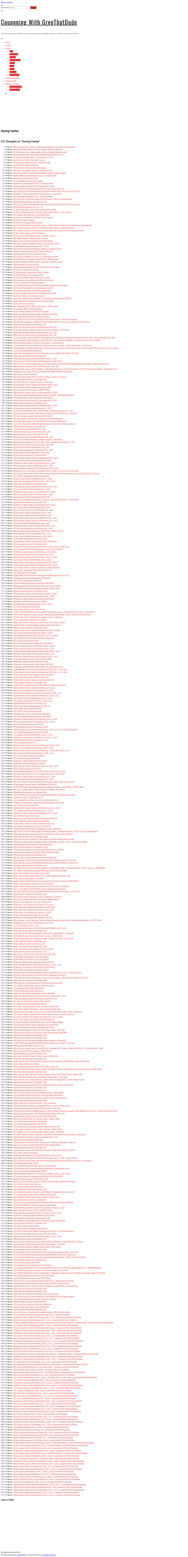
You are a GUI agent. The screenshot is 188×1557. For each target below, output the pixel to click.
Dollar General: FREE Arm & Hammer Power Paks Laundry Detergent (40, 1032)
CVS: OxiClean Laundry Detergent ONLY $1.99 (31, 1218)
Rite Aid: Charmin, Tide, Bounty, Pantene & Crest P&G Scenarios (38, 418)
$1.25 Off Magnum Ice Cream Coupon (28, 181)
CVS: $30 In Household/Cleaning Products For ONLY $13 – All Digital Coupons (43, 1231)
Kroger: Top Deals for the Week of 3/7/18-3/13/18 (33, 949)
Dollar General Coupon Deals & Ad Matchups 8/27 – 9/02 (35, 405)
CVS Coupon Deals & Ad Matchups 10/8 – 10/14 (32, 559)
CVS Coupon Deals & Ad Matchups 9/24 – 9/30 (31, 507)
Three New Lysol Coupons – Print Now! (28, 878)
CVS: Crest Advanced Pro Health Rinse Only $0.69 (33, 643)
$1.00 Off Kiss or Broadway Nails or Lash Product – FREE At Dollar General (42, 199)
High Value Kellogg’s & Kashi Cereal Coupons (30, 238)
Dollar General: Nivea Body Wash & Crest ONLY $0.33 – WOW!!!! (38, 849)
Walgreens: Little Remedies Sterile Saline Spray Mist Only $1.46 (38, 667)
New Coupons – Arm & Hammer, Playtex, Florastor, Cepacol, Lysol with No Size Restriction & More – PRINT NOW (57, 920)
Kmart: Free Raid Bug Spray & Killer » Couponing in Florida (35, 314)
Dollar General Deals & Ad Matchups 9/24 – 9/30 (32, 512)
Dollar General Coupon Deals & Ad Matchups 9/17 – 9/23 (35, 486)
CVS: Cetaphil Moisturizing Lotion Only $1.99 (30, 732)
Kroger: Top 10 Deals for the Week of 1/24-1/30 (32, 902)
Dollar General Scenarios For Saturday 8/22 (30, 1309)
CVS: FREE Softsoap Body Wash (26, 1226)
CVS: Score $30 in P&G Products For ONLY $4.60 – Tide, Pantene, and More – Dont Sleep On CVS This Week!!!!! (56, 340)
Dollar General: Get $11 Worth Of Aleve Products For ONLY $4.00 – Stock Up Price (45, 1286)
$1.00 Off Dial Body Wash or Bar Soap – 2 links (31, 277)
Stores (7, 48)
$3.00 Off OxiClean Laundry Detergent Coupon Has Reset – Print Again (41, 330)
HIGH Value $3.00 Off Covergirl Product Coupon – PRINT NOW (38, 936)
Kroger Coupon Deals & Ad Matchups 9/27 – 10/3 (32, 515)
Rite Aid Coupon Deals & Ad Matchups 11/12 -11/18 (34, 721)
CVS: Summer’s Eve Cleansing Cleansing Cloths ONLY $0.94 (36, 1126)
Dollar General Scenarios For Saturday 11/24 (30, 1179)
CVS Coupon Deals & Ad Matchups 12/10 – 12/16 (32, 810)
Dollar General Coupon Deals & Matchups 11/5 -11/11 (34, 687)
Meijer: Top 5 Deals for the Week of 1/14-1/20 (31, 873)
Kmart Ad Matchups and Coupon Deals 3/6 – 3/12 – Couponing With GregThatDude (46, 1435)
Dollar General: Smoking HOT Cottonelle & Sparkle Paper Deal (37, 829)
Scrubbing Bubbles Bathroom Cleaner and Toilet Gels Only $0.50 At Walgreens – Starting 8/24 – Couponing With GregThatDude (63, 1322)
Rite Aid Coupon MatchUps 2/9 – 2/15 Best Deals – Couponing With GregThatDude (46, 1367)
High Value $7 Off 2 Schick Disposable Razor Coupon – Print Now (38, 1132)
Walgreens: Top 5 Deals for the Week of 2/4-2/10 (32, 917)
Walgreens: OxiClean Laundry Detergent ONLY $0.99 (34, 1215)
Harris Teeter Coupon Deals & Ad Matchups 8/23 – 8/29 (35, 400)
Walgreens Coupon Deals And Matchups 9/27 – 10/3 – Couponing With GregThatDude (47, 1317)
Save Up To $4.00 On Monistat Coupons (29, 283)
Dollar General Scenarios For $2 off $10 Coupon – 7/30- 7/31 (37, 1108)
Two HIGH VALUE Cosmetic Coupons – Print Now (32, 382)
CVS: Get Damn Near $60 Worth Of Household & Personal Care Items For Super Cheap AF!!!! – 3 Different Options (57, 1267)
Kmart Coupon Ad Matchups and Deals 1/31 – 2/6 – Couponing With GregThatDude (46, 1432)
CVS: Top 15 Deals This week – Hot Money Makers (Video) (36, 899)
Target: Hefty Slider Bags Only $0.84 (27, 708)
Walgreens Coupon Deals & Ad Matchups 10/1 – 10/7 (34, 525)
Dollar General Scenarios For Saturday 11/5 (30, 703)
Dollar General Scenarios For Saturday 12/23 (30, 847)
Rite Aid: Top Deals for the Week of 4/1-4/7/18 (31, 1001)
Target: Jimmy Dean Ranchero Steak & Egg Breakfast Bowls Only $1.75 (41, 575)
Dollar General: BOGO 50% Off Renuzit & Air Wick (32, 844)
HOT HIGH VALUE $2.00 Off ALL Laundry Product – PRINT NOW (39, 774)
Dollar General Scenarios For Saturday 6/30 (30, 1082)
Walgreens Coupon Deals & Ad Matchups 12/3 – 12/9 (34, 776)
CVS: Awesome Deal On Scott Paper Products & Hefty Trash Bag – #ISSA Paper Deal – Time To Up (52, 345)
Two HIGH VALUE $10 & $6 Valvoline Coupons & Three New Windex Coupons (44, 424)
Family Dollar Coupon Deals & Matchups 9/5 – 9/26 (33, 450)
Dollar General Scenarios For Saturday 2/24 (30, 930)
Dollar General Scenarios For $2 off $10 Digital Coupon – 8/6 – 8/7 (39, 1113)
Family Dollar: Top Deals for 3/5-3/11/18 (29, 943)
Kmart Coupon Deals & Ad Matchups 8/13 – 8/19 (32, 387)
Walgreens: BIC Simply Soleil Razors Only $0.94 (31, 714)
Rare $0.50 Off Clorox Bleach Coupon (28, 222)
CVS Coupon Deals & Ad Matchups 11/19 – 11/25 (32, 734)
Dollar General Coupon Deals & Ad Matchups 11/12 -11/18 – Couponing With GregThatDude (49, 1484)
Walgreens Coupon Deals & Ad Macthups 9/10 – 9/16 (34, 463)
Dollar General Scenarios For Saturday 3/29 (30, 202)
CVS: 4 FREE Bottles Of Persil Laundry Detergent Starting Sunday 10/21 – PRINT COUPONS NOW (52, 614)
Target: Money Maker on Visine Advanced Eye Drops (34, 823)
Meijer (12, 66)
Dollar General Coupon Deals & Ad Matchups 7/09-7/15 (35, 327)
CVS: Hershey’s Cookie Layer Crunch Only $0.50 (32, 826)
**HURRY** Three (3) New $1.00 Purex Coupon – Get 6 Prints (37, 194)
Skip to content (7, 2)
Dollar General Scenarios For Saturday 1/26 (30, 1189)
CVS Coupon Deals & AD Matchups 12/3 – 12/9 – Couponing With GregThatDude (45, 1362)
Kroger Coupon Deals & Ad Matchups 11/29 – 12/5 (33, 748)
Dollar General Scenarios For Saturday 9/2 (29, 426)
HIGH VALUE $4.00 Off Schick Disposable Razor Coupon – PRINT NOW (41, 1105)
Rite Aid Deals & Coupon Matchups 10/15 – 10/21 (32, 604)
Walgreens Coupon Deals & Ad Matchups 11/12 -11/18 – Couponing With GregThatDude (48, 1341)
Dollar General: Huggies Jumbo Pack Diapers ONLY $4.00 (35, 541)
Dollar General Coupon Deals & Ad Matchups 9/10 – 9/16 (35, 458)
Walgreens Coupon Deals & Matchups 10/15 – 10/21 (34, 596)
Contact (8, 45)
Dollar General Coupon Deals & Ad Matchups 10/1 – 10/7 (35, 520)
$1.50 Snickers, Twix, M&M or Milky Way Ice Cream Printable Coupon (40, 152)
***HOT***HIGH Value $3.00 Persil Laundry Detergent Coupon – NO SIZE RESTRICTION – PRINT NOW (53, 612)
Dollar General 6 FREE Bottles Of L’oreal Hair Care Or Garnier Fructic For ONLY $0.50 (46, 881)
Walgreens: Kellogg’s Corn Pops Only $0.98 (30, 601)
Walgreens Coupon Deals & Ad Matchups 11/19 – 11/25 (35, 737)
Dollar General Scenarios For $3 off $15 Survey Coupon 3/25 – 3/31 (39, 996)
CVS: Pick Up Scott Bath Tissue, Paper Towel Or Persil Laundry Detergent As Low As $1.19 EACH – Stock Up (56, 473)
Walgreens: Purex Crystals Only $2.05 (28, 797)
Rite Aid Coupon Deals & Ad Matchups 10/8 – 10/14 (33, 554)
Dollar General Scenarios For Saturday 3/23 (30, 1223)
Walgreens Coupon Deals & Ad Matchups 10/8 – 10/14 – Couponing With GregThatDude (48, 1356)
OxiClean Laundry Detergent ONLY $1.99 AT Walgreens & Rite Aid (39, 975)
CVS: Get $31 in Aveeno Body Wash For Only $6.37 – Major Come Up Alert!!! (43, 1281)
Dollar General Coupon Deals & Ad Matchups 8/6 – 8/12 (35, 358)
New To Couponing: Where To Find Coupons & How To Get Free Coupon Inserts (44, 147)
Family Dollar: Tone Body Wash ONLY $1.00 (30, 539)
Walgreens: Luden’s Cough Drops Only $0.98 (30, 661)
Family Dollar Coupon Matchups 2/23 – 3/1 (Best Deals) (34, 175)
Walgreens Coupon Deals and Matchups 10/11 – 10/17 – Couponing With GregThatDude (48, 1385)
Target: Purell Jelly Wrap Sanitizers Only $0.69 (31, 821)
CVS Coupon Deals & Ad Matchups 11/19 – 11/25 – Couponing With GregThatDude (46, 1492)
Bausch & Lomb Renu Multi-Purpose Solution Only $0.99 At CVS (38, 154)
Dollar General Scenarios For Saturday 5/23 (30, 1288)
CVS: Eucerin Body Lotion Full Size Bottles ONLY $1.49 (34, 1194)
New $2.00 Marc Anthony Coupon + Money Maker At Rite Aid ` (38, 149)
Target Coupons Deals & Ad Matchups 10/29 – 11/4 (33, 648)
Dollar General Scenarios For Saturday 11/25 (30, 740)
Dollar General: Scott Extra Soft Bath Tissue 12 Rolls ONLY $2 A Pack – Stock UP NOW (47, 972)
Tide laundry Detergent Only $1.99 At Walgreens (32, 290)
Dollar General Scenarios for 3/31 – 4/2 (28, 207)
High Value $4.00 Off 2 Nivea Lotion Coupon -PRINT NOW (36, 1197)
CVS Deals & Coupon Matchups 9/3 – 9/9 (29, 429)
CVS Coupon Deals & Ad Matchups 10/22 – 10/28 (32, 633)
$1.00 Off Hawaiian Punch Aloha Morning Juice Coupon (34, 209)
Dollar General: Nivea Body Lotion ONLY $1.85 (31, 1307)
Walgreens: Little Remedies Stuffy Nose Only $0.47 (33, 664)
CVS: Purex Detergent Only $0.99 (26, 606)
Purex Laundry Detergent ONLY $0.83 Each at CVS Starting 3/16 (38, 188)
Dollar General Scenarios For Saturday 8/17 (30, 1260)
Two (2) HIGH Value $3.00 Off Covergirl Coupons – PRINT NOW (38, 1092)
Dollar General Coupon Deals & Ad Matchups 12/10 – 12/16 (36, 808)
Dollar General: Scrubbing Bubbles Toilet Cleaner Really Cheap (37, 1247)
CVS (11, 51)
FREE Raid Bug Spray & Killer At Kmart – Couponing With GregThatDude (41, 1369)
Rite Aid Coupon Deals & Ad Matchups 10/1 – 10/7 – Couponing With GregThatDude (46, 1338)
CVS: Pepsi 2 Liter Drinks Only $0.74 (27, 580)
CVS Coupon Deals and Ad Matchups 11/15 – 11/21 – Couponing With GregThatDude (47, 1388)
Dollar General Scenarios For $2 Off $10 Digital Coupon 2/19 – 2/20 (39, 928)
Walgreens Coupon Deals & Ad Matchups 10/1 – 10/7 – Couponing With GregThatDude (47, 1333)
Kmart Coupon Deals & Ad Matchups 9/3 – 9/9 (31, 447)
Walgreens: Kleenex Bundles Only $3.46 (28, 763)
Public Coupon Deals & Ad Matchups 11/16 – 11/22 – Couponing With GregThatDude (46, 1495)
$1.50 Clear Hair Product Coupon (26, 269)
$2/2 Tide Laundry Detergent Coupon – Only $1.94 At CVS (36, 243)
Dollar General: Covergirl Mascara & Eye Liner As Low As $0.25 (37, 983)
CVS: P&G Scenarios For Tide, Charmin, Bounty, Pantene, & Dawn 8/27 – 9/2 (43, 411)
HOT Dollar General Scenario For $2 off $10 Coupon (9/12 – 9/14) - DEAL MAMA (45, 1158)
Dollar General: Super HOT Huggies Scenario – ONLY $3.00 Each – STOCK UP (43, 938)
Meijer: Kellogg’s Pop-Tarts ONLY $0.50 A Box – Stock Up (35, 1066)
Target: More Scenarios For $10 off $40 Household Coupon (36, 852)
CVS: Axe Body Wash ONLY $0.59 (26, 1262)
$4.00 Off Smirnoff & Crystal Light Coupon (29, 168)
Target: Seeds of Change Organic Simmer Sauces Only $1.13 (36, 625)
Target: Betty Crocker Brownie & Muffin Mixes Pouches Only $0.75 (39, 685)
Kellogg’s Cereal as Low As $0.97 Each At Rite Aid (33, 251)
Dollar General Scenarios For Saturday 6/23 (30, 1072)
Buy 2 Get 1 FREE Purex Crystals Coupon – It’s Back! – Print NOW (39, 789)
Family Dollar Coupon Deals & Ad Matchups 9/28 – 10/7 (35, 518)
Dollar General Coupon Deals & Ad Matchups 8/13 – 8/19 (35, 384)
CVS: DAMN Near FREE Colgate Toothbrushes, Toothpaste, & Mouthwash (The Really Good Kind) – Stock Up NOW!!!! (59, 1273)
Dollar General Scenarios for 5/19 (26, 264)
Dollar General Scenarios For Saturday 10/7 (30, 544)
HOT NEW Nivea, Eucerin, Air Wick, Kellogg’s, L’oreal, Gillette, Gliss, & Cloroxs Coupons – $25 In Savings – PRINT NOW (59, 868)
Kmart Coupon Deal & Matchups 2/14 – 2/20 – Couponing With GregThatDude (43, 1375)
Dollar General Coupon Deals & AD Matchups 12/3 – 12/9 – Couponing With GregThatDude (48, 1463)
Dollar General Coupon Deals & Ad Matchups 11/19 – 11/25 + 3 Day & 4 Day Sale (45, 729)
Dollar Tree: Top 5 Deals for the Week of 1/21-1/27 (33, 910)
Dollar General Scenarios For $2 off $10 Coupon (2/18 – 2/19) (37, 1213)
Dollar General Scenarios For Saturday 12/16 (30, 836)
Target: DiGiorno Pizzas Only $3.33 (27, 768)
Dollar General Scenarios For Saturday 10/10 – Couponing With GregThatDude (43, 1440)
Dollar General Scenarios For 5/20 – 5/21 (29, 1045)
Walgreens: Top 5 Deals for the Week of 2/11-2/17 (33, 923)
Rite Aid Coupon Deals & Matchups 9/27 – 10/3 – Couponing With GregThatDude (45, 1320)
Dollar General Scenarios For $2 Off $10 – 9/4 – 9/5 (33, 444)
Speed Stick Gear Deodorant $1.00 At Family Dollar (33, 301)
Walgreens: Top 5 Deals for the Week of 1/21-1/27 (33, 904)
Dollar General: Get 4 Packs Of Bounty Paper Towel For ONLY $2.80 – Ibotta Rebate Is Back (49, 1079)
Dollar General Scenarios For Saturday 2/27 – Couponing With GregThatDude (43, 1437)
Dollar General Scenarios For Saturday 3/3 (29, 941)
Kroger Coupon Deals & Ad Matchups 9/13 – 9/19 (32, 478)
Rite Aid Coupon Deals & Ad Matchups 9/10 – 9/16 (33, 465)
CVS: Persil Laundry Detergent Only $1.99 (29, 620)
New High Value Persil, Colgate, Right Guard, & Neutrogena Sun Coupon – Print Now (45, 1252)
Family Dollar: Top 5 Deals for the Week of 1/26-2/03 (34, 907)
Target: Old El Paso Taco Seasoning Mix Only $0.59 (33, 674)
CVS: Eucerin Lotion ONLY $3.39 (25, 1163)
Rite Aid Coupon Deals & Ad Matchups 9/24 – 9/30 (33, 510)
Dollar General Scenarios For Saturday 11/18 (30, 727)
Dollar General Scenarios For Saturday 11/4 (30, 682)
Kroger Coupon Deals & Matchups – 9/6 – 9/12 (31, 452)
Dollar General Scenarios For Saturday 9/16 (30, 484)
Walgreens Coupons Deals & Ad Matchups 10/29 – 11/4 (35, 656)
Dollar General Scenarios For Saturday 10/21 (30, 627)
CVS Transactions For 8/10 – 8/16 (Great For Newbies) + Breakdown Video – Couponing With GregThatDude (55, 1354)
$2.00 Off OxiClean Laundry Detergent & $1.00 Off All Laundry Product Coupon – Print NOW (49, 1134)
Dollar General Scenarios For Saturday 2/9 (29, 1200)
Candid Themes (49, 1555)
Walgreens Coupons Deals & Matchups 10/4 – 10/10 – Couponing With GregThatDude (47, 1406)
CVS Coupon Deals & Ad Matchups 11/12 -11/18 (32, 698)
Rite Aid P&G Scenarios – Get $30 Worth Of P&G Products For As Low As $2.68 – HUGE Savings (51, 322)
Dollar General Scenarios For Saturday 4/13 (30, 1239)
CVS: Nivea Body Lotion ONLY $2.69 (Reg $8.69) (32, 1304)
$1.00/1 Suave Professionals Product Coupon (31, 272)
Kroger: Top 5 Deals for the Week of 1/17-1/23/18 (33, 883)
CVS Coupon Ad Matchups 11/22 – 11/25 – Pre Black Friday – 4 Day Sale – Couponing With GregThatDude (55, 1377)
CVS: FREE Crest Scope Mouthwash (27, 711)
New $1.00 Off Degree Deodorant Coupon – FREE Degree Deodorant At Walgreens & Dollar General (52, 225)
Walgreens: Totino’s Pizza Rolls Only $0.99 (30, 761)
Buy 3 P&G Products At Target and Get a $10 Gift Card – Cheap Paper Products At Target (48, 230)
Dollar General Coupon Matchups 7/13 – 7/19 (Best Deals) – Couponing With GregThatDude (49, 1372)
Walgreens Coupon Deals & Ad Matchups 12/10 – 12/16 (35, 813)
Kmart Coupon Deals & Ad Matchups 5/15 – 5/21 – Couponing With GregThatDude (45, 1476)
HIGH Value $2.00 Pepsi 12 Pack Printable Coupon (33, 1210)
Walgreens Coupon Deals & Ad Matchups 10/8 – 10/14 (34, 552)
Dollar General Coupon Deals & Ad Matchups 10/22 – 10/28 (36, 630)
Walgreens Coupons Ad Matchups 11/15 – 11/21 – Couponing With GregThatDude (45, 1348)
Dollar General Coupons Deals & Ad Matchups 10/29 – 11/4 (36, 651)
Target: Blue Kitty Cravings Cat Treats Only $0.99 (32, 659)
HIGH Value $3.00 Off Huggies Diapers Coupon (31, 316)
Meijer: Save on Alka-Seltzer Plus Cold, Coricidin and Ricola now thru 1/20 (41, 876)
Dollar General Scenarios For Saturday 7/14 (30, 1087)
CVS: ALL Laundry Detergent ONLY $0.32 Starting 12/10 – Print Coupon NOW (44, 782)
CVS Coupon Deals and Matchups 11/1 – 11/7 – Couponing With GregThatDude (44, 1403)
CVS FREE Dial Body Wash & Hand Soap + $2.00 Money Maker (38, 1022)
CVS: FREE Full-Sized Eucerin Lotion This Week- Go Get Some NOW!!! (40, 1270)
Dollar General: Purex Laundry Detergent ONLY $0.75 (34, 583)
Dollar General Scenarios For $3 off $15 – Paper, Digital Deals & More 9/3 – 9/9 (44, 442)
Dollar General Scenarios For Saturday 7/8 (29, 324)
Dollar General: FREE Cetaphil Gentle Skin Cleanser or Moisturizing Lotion (41, 1168)
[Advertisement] (94, 111)
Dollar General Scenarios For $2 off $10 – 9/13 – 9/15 (34, 481)
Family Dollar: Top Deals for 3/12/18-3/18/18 (31, 957)
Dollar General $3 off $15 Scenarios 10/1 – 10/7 (32, 533)
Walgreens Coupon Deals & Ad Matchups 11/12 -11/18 (35, 719)
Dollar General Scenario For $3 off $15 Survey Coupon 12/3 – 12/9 (39, 771)
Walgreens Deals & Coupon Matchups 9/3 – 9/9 (31, 431)
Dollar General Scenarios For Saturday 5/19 (30, 1035)
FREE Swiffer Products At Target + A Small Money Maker (35, 256)
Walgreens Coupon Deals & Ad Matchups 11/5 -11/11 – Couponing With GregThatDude (47, 1359)
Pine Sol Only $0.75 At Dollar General (27, 309)
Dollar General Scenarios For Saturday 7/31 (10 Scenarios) (36, 1294)
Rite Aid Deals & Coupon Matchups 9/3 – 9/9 (30, 434)
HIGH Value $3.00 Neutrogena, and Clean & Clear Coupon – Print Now (40, 1077)
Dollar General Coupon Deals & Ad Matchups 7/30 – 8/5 (35, 335)
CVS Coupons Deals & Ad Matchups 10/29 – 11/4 (32, 701)
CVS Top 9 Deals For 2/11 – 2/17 (26, 925)
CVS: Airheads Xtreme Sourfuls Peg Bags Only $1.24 (33, 638)
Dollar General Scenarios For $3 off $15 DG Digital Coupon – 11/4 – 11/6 (41, 1173)
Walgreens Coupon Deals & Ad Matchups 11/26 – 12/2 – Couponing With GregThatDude (48, 1422)
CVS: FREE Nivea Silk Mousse (24, 573)
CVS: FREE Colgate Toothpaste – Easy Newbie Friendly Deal (37, 1009)
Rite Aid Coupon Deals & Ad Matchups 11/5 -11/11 (33, 690)
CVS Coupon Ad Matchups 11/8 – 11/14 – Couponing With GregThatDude (42, 1390)
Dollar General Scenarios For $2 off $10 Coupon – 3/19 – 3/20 (37, 964)
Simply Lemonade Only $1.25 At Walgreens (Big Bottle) (35, 293)
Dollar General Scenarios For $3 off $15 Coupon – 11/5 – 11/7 (37, 693)
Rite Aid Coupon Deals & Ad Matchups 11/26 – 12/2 (33, 753)
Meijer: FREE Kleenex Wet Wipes (26, 1064)
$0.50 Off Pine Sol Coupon (23, 303)
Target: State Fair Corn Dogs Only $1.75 (29, 609)
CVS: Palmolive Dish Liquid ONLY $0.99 (28, 1186)
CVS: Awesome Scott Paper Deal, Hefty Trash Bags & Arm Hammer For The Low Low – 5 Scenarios (52, 1160)
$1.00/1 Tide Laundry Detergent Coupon (29, 233)
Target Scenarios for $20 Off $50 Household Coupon (34, 186)
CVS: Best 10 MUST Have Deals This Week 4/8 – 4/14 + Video (38, 1017)
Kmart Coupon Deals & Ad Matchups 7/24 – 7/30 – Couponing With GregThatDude (45, 1466)
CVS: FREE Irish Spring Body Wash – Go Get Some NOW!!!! (36, 1006)
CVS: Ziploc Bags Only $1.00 (24, 742)
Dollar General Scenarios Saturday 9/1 (28, 1139)
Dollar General (15, 60)
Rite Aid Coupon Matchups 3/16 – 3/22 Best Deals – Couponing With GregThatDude (46, 1458)
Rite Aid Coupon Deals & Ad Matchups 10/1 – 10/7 (33, 528)
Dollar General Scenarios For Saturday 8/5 (29, 356)
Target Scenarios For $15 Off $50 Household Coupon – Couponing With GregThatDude (47, 1328)
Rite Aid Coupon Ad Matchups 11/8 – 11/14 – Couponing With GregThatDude (43, 1393)
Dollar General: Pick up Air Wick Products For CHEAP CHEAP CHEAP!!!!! (41, 886)
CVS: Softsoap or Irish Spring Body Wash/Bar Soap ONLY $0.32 (38, 1095)
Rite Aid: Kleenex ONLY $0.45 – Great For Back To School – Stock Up (40, 377)
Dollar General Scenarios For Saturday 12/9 (30, 792)
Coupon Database (12, 78)
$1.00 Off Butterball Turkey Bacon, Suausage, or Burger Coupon (38, 262)
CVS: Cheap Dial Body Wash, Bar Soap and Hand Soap (34, 1205)
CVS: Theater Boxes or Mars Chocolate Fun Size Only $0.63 (36, 567)
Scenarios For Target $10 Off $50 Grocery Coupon (33, 217)
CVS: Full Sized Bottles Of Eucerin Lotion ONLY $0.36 (34, 1275)
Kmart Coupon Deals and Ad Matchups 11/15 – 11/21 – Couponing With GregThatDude (47, 1469)
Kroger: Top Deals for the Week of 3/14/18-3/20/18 (33, 962)
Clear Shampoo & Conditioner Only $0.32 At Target (33, 280)
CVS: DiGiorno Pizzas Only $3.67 (26, 815)
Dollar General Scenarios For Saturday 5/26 (30, 1053)
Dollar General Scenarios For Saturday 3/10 (30, 951)
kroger (12, 69)
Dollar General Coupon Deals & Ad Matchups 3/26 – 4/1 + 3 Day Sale (40, 669)
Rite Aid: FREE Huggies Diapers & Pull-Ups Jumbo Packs (35, 857)
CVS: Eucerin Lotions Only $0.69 (25, 640)
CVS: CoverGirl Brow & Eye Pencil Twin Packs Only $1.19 (35, 800)
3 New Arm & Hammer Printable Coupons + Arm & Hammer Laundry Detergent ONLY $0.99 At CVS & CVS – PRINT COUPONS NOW (65, 1111)
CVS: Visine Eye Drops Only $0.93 (26, 758)
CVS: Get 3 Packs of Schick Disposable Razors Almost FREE (36, 1145)
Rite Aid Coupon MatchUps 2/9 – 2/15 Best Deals (32, 170)
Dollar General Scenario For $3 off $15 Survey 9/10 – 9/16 (36, 468)
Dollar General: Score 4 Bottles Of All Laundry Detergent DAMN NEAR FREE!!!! (43, 839)
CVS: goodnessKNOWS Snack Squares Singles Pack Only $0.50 (38, 549)
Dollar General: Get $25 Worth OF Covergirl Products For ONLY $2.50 (40, 1098)
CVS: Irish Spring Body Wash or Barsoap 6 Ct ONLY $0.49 (35, 1024)
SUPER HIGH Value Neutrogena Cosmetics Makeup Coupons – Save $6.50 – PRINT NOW (48, 787)
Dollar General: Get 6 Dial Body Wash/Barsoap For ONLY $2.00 (37, 361)
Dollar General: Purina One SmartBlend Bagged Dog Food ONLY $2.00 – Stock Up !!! (45, 863)
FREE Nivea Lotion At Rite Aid (25, 374)
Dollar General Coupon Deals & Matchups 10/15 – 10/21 (35, 593)
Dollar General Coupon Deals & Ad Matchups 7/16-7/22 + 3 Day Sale (40, 672)
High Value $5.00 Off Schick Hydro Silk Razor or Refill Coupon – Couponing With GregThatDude (50, 1364)
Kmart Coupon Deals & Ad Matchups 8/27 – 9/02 (32, 408)
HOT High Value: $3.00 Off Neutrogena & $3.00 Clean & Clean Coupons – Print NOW (46, 891)
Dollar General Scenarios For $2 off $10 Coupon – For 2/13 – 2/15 (39, 1207)
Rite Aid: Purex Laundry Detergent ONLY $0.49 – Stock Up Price (38, 531)
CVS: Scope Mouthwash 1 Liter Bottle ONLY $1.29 (33, 397)
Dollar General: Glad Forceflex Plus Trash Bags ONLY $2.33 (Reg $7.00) (41, 1283)
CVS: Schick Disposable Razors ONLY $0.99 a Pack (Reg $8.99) (38, 1176)
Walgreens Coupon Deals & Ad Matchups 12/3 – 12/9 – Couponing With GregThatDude (47, 1346)
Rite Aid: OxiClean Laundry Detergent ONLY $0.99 (32, 416)
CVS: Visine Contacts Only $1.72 (26, 805)
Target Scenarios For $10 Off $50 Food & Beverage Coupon (36, 267)
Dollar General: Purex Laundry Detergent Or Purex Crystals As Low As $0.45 (43, 834)
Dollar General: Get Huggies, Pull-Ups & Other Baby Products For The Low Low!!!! (44, 860)
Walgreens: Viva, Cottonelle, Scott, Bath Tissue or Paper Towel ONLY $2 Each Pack (45, 471)
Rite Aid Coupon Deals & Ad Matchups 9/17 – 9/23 (33, 494)
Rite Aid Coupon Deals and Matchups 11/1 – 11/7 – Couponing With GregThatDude (45, 1395)
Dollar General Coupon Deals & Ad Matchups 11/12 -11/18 (36, 695)
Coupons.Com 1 (16, 87)
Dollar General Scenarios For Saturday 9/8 (29, 1147)
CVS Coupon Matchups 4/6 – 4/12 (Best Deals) (31, 215)
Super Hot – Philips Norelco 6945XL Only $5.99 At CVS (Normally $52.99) (42, 298)
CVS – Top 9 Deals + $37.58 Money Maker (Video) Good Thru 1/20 (39, 889)
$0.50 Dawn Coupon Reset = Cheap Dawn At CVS (33, 157)
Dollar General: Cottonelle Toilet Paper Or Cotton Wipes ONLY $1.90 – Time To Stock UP (47, 1011)
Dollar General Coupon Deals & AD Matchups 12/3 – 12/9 (35, 766)
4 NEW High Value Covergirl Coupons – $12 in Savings (34, 1103)
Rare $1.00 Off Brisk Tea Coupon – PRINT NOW (32, 1051)
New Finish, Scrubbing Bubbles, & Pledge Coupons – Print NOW (37, 439)
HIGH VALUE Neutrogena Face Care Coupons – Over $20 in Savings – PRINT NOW (46, 499)
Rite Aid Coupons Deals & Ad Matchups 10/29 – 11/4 (34, 653)
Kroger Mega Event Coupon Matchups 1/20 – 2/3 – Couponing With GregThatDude (45, 1416)
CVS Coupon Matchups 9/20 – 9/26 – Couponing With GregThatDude (40, 1414)
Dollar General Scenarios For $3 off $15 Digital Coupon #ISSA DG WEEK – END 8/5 (45, 353)
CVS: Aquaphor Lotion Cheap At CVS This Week (32, 1265)
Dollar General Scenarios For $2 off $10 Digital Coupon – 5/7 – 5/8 (39, 1030)
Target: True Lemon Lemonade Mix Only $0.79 (31, 706)
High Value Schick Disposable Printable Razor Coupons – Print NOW (39, 1040)
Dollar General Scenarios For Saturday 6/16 (30, 1058)
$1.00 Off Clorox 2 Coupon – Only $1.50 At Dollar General (35, 259)
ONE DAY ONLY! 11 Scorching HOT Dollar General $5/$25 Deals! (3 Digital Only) (44, 795)
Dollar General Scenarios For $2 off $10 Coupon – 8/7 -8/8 (36, 366)
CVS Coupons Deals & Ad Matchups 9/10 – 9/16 (32, 460)
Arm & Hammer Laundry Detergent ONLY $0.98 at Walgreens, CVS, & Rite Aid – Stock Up (48, 1241)
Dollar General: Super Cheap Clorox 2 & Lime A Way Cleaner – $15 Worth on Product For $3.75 (50, 977)
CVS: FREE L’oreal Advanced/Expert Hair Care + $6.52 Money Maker (40, 870)
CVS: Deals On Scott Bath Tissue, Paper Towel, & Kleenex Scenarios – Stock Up (44, 1142)
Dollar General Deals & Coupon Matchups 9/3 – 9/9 (33, 437)
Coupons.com (15, 90)
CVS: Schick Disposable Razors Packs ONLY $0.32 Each (35, 1233)
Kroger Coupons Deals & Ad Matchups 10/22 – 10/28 (34, 646)
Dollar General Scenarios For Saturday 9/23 (30, 502)
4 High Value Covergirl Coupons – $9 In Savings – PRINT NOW (37, 1129)
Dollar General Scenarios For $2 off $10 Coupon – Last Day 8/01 (38, 343)
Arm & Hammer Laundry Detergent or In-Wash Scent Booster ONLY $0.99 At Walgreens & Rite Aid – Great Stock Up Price (61, 363)
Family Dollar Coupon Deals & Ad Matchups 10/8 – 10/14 (35, 565)
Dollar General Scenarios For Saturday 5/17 (30, 254)
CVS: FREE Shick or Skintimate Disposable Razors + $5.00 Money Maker (41, 1312)
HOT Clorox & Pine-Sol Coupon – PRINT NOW (31, 390)
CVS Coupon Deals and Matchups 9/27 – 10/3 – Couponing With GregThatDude (44, 1380)
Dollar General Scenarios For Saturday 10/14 (30, 591)
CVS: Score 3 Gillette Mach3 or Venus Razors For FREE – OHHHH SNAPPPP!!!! (44, 395)
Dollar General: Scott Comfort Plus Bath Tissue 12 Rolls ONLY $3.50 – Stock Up (44, 1150)
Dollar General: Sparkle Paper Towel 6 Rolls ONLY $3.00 (35, 1116)
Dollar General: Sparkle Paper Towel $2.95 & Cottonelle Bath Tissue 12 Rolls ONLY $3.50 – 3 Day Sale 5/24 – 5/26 (58, 1048)
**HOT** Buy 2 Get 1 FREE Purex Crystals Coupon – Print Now (37, 617)
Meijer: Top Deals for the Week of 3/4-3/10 (30, 946)
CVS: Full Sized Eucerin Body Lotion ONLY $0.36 (32, 1278)
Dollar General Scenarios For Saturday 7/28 (30, 1100)
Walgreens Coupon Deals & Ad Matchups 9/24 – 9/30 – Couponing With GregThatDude (47, 1330)
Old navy (13, 72)
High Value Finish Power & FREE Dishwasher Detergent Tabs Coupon (40, 285)
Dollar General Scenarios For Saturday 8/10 (30, 1249)
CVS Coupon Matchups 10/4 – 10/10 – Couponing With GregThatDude (41, 1427)
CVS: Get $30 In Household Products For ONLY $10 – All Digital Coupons (41, 1314)
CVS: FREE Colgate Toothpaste (25, 1153)
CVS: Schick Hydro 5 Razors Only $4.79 (28, 755)
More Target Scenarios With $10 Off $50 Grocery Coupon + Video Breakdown (44, 228)
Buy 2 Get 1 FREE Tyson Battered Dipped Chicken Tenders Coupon (39, 173)
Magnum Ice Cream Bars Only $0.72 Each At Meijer (33, 183)
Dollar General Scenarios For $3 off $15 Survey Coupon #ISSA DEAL (40, 421)
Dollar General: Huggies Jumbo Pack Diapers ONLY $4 (34, 993)
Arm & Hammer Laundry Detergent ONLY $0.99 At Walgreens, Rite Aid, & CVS (43, 1192)
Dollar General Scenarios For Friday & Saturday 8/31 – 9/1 (35, 1137)
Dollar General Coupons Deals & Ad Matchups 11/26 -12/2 (36, 745)
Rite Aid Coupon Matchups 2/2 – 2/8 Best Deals (32, 162)
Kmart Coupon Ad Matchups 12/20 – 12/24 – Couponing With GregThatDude (43, 1471)
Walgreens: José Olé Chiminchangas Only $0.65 (31, 578)
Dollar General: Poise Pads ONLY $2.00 (28, 991)
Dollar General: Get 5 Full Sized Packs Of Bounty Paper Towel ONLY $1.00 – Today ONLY (47, 1074)
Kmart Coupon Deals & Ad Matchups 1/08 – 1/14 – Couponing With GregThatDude (45, 1448)
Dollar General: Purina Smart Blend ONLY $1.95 (31, 497)
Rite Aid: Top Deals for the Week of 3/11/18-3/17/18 (34, 954)
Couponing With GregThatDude (39, 22)
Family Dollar (14, 75)
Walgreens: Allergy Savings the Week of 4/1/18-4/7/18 (35, 998)
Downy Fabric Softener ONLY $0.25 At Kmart (31, 311)
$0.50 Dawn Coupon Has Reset (25, 178)
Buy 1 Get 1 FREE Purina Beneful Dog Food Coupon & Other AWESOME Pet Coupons (46, 204)
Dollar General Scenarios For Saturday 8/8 (29, 1301)
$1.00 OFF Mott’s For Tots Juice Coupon (28, 296)
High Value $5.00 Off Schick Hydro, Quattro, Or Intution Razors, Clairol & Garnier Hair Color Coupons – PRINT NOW (57, 1069)
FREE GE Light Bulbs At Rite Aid (25, 165)
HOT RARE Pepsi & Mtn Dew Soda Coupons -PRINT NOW (36, 588)
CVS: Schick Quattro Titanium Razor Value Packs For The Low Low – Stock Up (43, 1014)
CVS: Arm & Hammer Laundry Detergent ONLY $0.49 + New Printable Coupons (44, 1296)
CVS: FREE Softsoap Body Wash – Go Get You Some (33, 985)
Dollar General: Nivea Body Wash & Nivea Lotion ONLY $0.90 (37, 586)
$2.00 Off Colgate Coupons (24, 220)
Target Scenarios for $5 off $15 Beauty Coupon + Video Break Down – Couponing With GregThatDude (53, 1443)
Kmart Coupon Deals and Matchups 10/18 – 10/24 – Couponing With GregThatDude (46, 1456)
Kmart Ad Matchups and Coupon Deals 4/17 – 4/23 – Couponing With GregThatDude (46, 1479)
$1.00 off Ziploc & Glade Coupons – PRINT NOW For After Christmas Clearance (44, 1181)
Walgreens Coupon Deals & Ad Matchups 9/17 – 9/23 (34, 492)
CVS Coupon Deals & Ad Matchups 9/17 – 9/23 (31, 489)
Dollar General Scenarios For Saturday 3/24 (30, 980)
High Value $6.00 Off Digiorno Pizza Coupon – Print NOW (35, 1056)
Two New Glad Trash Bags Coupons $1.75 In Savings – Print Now (39, 1244)
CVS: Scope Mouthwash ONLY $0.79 (27, 350)
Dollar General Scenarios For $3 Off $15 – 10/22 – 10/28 (35, 635)
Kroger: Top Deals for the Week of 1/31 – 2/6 (31, 915)
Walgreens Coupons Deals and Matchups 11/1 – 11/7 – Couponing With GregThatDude (47, 1401)
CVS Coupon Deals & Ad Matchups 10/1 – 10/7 (31, 523)
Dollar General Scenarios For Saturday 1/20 (30, 894)
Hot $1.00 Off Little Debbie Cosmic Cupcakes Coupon (34, 235)
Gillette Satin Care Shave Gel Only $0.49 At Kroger (33, 241)
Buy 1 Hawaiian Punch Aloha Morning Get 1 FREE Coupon (36, 306)
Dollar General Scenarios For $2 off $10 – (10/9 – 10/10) (35, 557)
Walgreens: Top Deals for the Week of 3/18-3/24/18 (34, 967)
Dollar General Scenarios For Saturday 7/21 (30, 1090)
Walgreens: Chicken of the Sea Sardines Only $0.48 (33, 599)
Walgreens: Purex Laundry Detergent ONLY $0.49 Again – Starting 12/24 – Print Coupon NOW (50, 842)
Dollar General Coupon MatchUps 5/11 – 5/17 (31, 246)
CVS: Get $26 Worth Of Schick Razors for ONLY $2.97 (34, 1166)
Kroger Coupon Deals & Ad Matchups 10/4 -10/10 (32, 536)
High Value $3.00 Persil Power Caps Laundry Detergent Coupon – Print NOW (43, 1085)
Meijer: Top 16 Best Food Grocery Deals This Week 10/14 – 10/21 (39, 622)
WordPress (21, 1555)
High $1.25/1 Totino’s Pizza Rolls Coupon (29, 160)
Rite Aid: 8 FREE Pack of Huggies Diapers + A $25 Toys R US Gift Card (41, 546)
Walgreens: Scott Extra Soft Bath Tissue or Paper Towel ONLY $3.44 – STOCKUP (45, 413)
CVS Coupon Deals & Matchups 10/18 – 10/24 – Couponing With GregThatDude (44, 1398)
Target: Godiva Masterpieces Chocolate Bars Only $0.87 (35, 562)
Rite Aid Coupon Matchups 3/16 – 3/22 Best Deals (33, 196)
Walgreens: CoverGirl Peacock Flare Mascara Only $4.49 (35, 818)
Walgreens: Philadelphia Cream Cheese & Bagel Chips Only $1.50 (38, 802)
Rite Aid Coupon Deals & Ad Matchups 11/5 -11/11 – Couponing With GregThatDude (46, 1351)
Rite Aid (13, 57)
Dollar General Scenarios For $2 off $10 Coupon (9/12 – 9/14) (37, 1155)
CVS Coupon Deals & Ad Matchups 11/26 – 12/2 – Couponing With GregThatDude (45, 1343)
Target (12, 63)
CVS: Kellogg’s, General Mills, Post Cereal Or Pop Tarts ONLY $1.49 (39, 1220)
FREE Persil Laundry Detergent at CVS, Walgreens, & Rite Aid (37, 896)
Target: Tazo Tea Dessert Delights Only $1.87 (31, 677)
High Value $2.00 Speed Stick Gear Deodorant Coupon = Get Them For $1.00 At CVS (46, 191)
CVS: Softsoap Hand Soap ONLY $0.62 (28, 988)
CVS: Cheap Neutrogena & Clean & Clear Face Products (34, 1299)
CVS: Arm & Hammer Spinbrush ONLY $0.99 (30, 1228)
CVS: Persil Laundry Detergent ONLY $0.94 (30, 1004)
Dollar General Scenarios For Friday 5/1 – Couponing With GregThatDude (41, 1429)
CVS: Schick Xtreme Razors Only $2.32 (28, 724)
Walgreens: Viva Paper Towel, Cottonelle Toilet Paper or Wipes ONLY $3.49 (42, 371)
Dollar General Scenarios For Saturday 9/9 (29, 455)
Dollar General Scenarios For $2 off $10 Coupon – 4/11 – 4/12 (37, 1236)
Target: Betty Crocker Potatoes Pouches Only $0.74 (33, 680)
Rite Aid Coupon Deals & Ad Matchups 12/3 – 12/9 (33, 779)
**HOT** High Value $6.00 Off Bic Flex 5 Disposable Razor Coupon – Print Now (44, 1043)
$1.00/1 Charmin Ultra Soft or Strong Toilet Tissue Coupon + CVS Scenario (42, 212)
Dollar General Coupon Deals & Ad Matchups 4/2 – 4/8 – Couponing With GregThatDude (47, 1487)
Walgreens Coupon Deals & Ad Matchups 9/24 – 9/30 (34, 505)
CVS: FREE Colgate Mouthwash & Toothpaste (31, 476)
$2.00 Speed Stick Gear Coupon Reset (28, 275)
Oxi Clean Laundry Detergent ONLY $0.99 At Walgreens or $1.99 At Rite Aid (43, 1202)
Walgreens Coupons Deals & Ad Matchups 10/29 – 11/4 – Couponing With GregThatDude (48, 1461)
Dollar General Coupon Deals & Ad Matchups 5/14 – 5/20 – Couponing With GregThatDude (48, 1490)
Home (7, 42)
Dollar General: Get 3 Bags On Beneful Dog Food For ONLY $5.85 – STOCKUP (43, 933)
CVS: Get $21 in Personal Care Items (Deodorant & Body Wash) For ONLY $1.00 (44, 1254)
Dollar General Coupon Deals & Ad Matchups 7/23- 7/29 (35, 332)
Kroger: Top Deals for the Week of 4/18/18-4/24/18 (33, 1019)
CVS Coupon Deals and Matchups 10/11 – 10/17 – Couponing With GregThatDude (45, 1325)
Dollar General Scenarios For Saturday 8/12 (30, 379)
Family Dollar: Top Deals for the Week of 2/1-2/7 (32, 912)
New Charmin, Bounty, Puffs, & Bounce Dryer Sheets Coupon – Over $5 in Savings (45, 319)
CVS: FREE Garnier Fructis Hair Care (27, 1184)
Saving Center (10, 81)
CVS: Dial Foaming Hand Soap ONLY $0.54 (29, 1124)
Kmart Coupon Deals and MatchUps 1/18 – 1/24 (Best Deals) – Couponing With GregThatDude (50, 1445)
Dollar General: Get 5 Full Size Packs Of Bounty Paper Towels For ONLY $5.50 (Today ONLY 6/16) (51, 1061)
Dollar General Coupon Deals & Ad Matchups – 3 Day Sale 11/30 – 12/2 (41, 750)
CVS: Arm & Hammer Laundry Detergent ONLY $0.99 (34, 1027)
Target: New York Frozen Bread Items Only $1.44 (32, 570)
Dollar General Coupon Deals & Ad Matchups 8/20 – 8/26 (35, 392)
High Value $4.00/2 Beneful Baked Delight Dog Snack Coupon (37, 249)
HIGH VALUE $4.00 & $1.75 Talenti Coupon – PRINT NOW (36, 1119)
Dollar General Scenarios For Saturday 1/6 (29, 855)
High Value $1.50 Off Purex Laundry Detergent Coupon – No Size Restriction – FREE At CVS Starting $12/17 (55, 831)
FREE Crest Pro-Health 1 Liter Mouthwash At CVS (33, 288)
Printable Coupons (12, 84)
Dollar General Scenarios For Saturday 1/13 (30, 865)
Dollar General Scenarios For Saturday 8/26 (30, 403)
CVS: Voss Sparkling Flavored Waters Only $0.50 (32, 716)
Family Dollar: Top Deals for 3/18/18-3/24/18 (31, 970)
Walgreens (14, 54)
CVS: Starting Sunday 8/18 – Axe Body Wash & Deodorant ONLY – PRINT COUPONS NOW (49, 1257)
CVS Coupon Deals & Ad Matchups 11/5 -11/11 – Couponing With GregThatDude (45, 1335)
